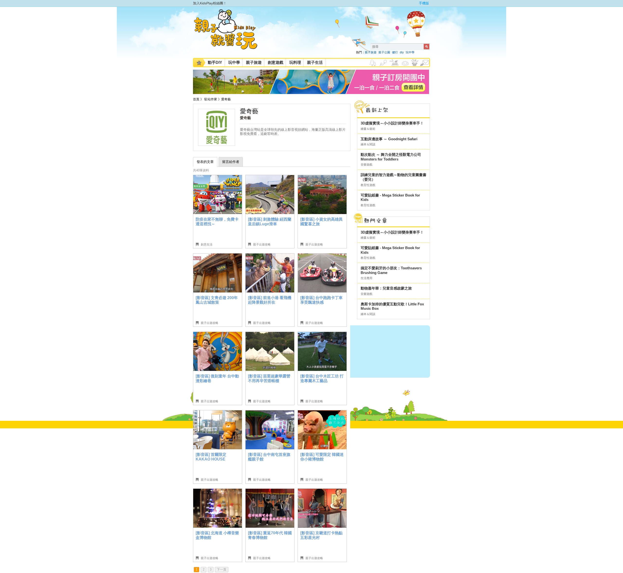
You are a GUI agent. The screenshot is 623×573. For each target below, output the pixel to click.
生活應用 (366, 278)
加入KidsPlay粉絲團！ (210, 3)
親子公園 (384, 52)
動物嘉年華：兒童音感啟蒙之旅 (386, 288)
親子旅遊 (370, 52)
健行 (395, 52)
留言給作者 (230, 162)
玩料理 (295, 62)
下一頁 (221, 569)
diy (402, 52)
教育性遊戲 (368, 185)
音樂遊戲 (366, 164)
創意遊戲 (275, 62)
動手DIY (215, 62)
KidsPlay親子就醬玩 (229, 33)
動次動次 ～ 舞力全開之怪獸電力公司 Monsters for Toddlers (391, 156)
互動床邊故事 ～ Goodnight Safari (389, 139)
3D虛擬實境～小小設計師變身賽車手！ (392, 123)
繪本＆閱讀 (368, 144)
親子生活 (315, 62)
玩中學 (410, 52)
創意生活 (206, 244)
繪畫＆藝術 (368, 129)
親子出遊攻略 (262, 244)
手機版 (424, 3)
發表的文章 (205, 162)
